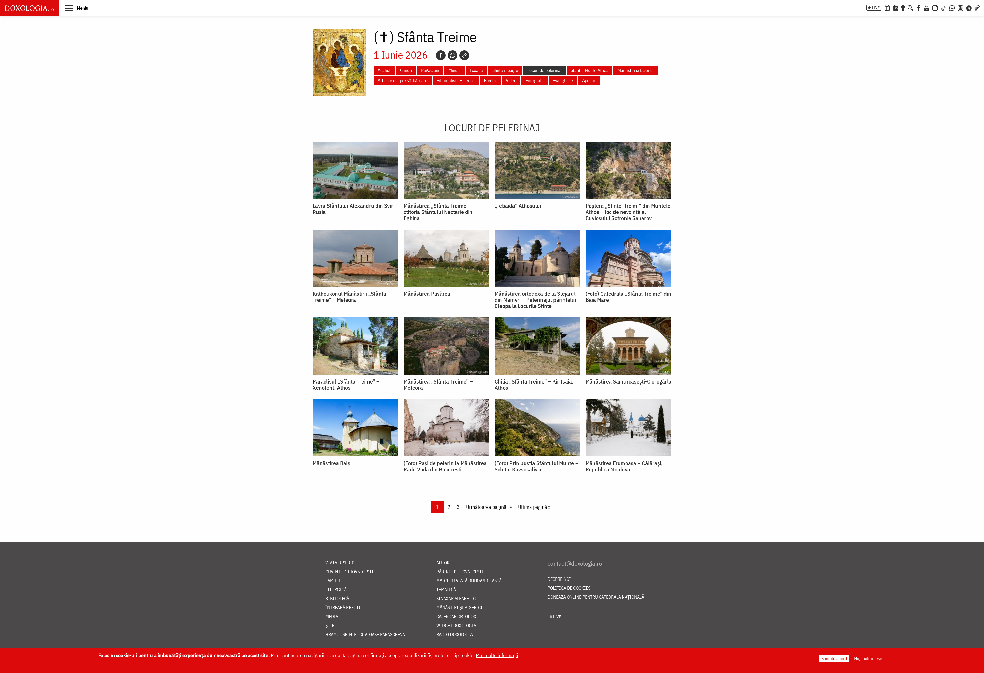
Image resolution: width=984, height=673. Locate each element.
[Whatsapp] (452, 55)
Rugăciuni (430, 70)
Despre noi (559, 579)
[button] (76, 8)
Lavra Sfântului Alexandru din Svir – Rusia (355, 209)
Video (511, 81)
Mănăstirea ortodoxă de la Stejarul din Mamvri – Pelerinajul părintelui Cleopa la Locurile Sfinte (535, 300)
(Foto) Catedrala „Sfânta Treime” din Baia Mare (628, 297)
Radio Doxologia (454, 634)
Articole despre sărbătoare (402, 81)
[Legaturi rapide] (977, 7)
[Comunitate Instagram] (960, 7)
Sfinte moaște (505, 70)
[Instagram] (935, 7)
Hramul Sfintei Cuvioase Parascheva (365, 634)
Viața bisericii (341, 563)
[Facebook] (918, 7)
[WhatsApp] (952, 7)
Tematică (446, 590)
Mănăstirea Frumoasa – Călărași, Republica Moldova (624, 466)
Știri (330, 625)
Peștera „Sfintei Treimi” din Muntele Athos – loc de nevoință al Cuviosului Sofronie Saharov (628, 212)
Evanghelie (563, 81)
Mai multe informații (497, 655)
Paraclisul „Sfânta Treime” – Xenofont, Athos (346, 384)
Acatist (384, 70)
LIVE (876, 7)
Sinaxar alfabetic (456, 599)
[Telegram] (969, 7)
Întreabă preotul (344, 607)
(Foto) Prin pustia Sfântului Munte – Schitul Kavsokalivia (536, 466)
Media (331, 616)
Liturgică (336, 590)
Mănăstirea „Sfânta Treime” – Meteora (438, 384)
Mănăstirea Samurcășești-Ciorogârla (628, 381)
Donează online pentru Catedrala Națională (596, 597)
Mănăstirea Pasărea (427, 294)
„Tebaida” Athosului (518, 206)
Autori (443, 563)
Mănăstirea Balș (331, 463)
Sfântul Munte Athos (589, 70)
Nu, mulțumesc (868, 658)
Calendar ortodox (456, 616)
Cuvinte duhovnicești (349, 572)
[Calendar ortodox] (887, 7)
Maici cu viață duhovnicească (469, 581)
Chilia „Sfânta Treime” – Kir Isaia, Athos (534, 384)
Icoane (476, 70)
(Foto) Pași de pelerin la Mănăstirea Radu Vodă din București (445, 466)
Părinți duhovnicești (460, 572)
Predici (490, 81)
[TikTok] (943, 7)
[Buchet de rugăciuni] (903, 7)
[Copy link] (464, 55)
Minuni (454, 70)
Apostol (589, 81)
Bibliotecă (337, 599)
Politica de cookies (569, 588)
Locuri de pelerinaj (544, 70)
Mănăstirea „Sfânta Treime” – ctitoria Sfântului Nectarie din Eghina (438, 212)
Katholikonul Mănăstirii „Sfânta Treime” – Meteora (349, 297)
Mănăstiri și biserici (635, 70)
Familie (333, 581)
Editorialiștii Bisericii (456, 81)
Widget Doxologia (456, 625)
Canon (406, 70)
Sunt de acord (834, 658)
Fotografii (535, 81)
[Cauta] (910, 7)
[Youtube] (926, 7)
